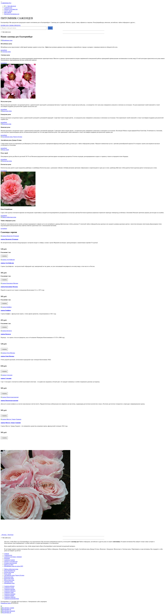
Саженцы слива (9, 592)
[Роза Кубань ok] (6, 612)
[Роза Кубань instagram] (8, 611)
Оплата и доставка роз (10, 9)
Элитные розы (8, 581)
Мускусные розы (9, 580)
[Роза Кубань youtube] (7, 608)
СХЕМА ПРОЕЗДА (15, 25)
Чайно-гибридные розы (11, 569)
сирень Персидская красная (9, 400)
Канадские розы (9, 578)
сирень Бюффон (6, 310)
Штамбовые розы (9, 583)
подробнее (4, 50)
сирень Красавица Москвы (9, 286)
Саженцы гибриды (9, 597)
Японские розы (8, 577)
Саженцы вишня (9, 595)
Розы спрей (7, 573)
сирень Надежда (6, 334)
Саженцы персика (9, 589)
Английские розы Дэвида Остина (14, 575)
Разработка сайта (6, 603)
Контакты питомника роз (11, 14)
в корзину (4, 256)
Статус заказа (8, 11)
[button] (4, 534)
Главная (6, 553)
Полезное (7, 558)
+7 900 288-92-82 (11, 6)
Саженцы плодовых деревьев (13, 556)
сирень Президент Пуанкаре (9, 239)
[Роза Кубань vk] (6, 609)
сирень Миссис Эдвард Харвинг (11, 422)
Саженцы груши (9, 587)
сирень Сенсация (6, 378)
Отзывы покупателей (10, 563)
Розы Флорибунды (9, 570)
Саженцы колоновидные (11, 598)
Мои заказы (7, 12)
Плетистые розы (9, 572)
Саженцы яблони (9, 586)
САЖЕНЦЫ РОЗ (6, 3)
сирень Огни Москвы (7, 356)
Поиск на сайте (8, 564)
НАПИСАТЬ (4, 25)
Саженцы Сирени (9, 560)
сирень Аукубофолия (7, 263)
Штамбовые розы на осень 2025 (13, 566)
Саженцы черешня (9, 594)
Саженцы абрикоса (9, 591)
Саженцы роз (8, 7)
